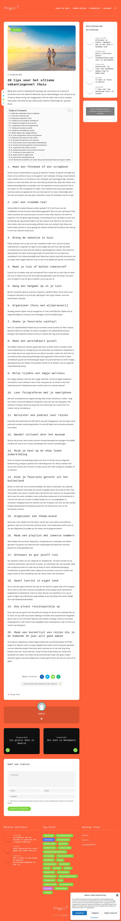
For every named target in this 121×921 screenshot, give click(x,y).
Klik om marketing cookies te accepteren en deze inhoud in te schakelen (100, 111)
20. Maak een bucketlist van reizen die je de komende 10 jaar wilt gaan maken (41, 160)
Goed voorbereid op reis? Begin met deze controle (25, 850)
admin (41, 713)
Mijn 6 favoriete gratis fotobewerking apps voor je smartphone (104, 57)
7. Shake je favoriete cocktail (21, 128)
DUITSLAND (49, 856)
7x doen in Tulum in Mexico (103, 81)
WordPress (65, 915)
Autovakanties (63, 840)
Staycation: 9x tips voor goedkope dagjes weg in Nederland (104, 70)
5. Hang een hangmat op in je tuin (23, 123)
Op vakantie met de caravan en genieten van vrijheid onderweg (24, 840)
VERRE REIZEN (79, 8)
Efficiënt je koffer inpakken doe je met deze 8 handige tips (103, 43)
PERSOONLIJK (49, 876)
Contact (85, 835)
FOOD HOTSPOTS (65, 856)
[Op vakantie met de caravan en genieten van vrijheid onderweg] (7, 838)
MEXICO (68, 868)
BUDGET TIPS (49, 848)
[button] (117, 895)
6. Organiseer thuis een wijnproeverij (24, 126)
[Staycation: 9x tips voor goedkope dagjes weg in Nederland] (90, 67)
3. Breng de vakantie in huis (20, 118)
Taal (60, 880)
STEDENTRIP (94, 8)
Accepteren (79, 913)
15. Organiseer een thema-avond (23, 148)
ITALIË (46, 868)
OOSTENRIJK (63, 872)
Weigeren (95, 913)
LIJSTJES (16, 30)
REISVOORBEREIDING (68, 876)
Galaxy (60, 860)
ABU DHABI (48, 836)
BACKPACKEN (49, 844)
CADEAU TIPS (64, 848)
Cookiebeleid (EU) (89, 845)
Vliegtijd (47, 892)
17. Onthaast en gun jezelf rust (22, 152)
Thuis (18, 694)
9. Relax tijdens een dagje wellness (23, 133)
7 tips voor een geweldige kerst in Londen (104, 92)
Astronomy (48, 840)
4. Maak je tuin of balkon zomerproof (24, 121)
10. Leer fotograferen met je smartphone (26, 135)
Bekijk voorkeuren (111, 913)
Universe (47, 888)
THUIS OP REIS (62, 8)
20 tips (12, 694)
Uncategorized (66, 884)
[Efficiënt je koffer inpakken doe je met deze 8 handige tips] (90, 40)
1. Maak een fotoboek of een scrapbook (24, 113)
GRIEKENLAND (49, 864)
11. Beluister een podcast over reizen (24, 138)
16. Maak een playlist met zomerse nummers (28, 150)
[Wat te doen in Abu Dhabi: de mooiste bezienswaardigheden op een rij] (7, 858)
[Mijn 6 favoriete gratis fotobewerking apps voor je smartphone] (90, 54)
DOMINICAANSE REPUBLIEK (54, 852)
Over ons (85, 840)
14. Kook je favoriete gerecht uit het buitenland (29, 145)
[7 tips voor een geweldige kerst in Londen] (90, 89)
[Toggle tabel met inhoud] (68, 110)
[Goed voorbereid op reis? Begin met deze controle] (7, 849)
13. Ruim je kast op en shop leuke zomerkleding (28, 143)
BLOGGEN (107, 8)
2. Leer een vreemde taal (19, 116)
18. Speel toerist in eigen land (22, 155)
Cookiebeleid (94, 917)
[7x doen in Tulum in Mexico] (90, 80)
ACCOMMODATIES (64, 836)
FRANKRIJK (48, 860)
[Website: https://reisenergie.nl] (41, 719)
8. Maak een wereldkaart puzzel (22, 130)
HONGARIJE (64, 864)
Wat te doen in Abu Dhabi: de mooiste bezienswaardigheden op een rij (25, 861)
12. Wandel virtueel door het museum (25, 140)
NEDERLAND (49, 872)
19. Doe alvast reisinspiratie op (22, 157)
